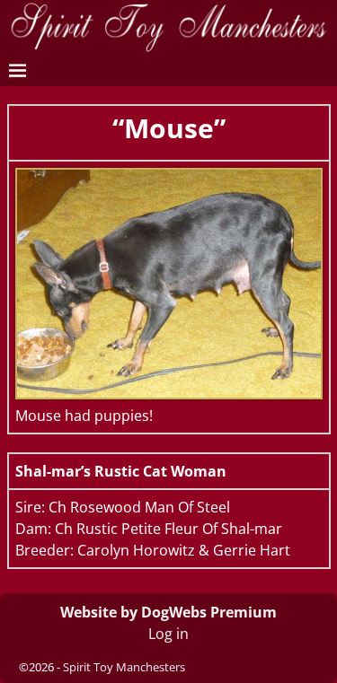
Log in (168, 634)
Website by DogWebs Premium (168, 612)
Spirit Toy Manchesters (124, 667)
